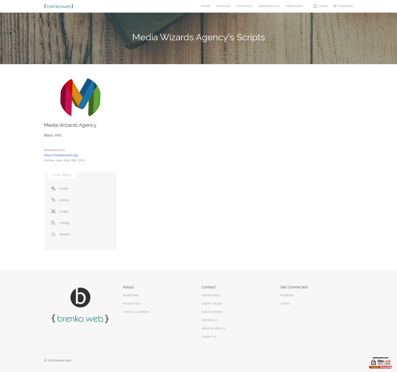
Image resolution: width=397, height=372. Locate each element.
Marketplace (269, 6)
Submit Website (212, 312)
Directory (294, 6)
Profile (64, 189)
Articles (223, 6)
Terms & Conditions (136, 312)
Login (323, 6)
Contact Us (209, 336)
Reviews (65, 234)
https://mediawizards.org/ (61, 155)
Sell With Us (209, 320)
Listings (65, 223)
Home (205, 6)
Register (346, 6)
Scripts (64, 211)
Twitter (285, 303)
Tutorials (244, 6)
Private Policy (132, 303)
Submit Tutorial (212, 303)
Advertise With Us (213, 328)
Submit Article (211, 295)
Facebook (287, 295)
